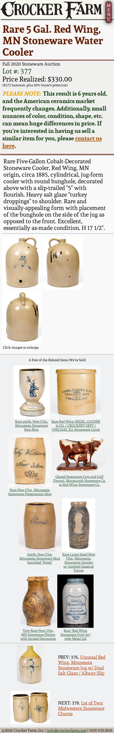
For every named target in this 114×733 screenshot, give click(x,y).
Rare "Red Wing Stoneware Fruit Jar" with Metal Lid (75, 635)
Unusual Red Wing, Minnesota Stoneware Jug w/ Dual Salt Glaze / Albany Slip (82, 665)
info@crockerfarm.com (66, 730)
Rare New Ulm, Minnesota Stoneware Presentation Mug (30, 492)
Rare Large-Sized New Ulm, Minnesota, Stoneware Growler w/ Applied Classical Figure (78, 562)
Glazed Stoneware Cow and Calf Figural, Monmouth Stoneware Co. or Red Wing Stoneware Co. (79, 481)
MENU (109, 12)
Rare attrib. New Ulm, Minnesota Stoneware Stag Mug (31, 425)
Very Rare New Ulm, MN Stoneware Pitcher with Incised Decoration (38, 635)
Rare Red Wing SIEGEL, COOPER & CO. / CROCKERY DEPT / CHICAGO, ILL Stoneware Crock (75, 425)
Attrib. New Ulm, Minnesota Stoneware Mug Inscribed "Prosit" (39, 558)
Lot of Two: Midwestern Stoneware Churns (81, 708)
